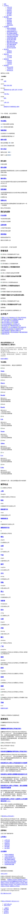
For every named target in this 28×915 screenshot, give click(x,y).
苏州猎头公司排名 (22, 879)
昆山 (8, 94)
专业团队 (4, 121)
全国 (5, 81)
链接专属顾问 (4, 358)
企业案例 (6, 26)
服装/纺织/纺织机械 (12, 42)
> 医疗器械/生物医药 (9, 859)
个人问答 (9, 57)
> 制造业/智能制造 (9, 854)
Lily (2, 419)
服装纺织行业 (7, 89)
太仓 (8, 102)
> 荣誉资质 (7, 845)
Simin (2, 371)
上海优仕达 (10, 68)
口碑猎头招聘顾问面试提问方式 (17, 774)
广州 (18, 89)
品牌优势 (4, 225)
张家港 (3, 600)
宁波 (5, 94)
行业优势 (4, 215)
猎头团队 (9, 13)
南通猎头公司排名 (15, 886)
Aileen (3, 443)
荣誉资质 (9, 12)
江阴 (15, 89)
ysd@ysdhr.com (8, 904)
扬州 (18, 106)
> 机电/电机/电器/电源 (10, 862)
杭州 (21, 89)
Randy (3, 407)
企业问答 (9, 55)
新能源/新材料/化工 (12, 31)
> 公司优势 (7, 841)
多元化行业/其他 (11, 47)
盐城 (2, 677)
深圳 (2, 657)
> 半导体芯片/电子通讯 (10, 861)
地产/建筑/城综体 (11, 44)
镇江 (2, 637)
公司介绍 (9, 7)
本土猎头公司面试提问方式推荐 (17, 763)
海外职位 (9, 52)
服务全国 (4, 139)
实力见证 (4, 149)
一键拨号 (6, 908)
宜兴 (2, 610)
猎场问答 (6, 54)
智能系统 (4, 130)
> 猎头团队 (7, 846)
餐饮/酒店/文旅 (11, 41)
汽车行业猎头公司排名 (19, 884)
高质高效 (4, 234)
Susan (3, 431)
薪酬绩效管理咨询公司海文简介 (11, 728)
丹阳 (10, 85)
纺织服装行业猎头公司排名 (17, 882)
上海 (5, 102)
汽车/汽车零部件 (11, 30)
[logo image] (10, 901)
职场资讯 (9, 60)
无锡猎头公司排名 (12, 879)
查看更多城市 (4, 708)
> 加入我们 (7, 848)
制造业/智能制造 (11, 28)
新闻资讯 (6, 59)
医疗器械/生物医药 (12, 33)
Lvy (2, 455)
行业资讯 (9, 62)
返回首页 (6, 913)
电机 (5, 85)
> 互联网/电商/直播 (9, 864)
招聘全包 (9, 23)
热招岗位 (9, 51)
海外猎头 (9, 20)
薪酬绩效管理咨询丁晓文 (19, 881)
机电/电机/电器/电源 (12, 36)
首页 (5, 4)
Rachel (3, 395)
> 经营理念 (7, 843)
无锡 (2, 702)
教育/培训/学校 (11, 46)
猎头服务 (6, 17)
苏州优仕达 (10, 70)
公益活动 (9, 64)
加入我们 (9, 15)
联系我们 (6, 65)
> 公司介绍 (7, 840)
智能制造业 (13, 106)
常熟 (8, 85)
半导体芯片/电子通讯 (12, 34)
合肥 (13, 89)
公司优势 (9, 8)
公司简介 (6, 5)
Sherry (3, 383)
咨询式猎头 (10, 25)
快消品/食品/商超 (11, 39)
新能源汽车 (7, 106)
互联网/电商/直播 (11, 38)
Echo (2, 467)
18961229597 (4, 873)
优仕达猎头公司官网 (6, 881)
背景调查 (9, 21)
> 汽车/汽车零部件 (9, 856)
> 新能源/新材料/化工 (9, 858)
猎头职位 (6, 49)
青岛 (5, 98)
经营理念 (9, 10)
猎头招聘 (9, 18)
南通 (2, 686)
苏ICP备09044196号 (6, 893)
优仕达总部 (10, 67)
